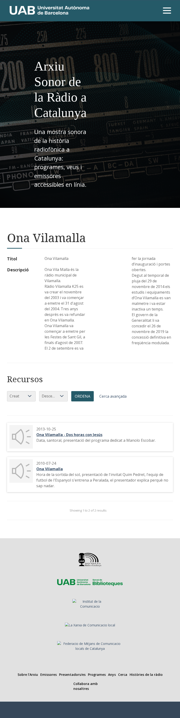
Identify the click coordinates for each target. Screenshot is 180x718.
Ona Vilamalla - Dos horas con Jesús (69, 434)
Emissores (48, 674)
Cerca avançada (113, 396)
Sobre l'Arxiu (28, 674)
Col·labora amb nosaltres (85, 686)
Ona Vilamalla (49, 468)
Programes (97, 674)
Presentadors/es (72, 674)
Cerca (122, 674)
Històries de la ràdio (146, 674)
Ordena (82, 396)
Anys (112, 674)
